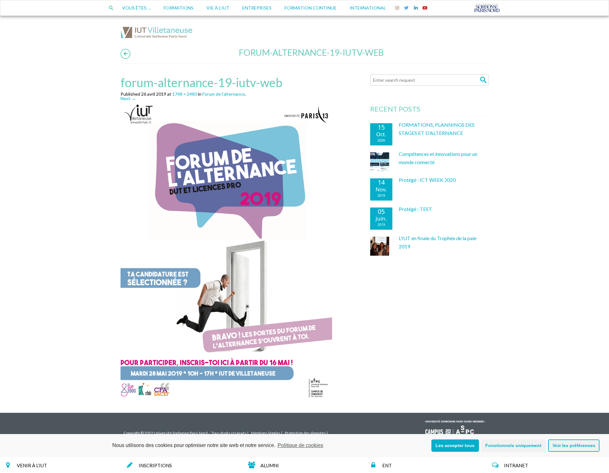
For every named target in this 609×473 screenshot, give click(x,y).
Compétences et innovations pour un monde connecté (438, 158)
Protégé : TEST (415, 209)
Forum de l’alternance (223, 94)
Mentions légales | (266, 433)
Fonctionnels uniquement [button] (513, 445)
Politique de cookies (300, 445)
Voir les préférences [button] (574, 445)
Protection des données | (306, 433)
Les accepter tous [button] (455, 445)
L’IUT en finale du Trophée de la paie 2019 (437, 242)
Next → (128, 98)
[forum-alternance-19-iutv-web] (228, 251)
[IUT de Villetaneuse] (159, 33)
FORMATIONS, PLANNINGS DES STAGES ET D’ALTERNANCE (437, 129)
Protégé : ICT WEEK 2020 (427, 180)
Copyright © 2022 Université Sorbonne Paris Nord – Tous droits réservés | (185, 433)
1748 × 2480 (184, 94)
